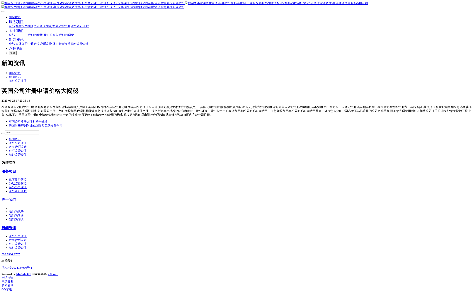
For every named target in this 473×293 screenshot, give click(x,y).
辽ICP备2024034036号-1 (16, 267)
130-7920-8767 (10, 254)
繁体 (12, 53)
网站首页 (15, 17)
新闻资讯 (15, 77)
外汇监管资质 (18, 150)
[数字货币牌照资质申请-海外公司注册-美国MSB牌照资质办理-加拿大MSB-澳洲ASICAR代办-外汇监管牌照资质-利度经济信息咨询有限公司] (236, 5)
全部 (12, 26)
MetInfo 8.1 (23, 274)
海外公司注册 (18, 80)
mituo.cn (53, 274)
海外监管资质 (18, 154)
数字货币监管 (18, 146)
